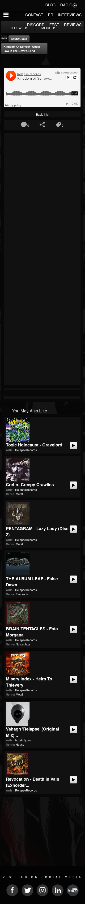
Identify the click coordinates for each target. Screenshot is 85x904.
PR (50, 14)
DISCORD (36, 24)
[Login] (74, 5)
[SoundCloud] (5, 61)
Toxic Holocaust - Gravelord (34, 445)
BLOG (50, 5)
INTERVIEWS (70, 14)
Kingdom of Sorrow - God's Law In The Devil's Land (22, 48)
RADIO (66, 5)
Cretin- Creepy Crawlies (30, 484)
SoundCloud (19, 39)
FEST (54, 24)
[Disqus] (42, 198)
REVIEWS (73, 24)
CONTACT (34, 14)
